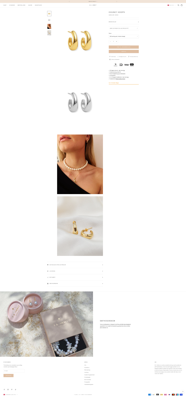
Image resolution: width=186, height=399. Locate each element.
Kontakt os (86, 367)
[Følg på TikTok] (15, 389)
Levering (86, 372)
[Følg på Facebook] (4, 389)
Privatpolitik (87, 382)
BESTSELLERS (21, 5)
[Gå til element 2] (49, 20)
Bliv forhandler (87, 379)
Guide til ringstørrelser (89, 374)
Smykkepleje (87, 377)
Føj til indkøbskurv (123, 47)
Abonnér (8, 375)
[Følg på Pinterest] (11, 389)
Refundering (87, 370)
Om (85, 365)
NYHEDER (12, 5)
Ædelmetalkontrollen (120, 78)
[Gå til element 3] (49, 26)
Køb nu (123, 51)
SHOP (5, 5)
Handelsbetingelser (88, 384)
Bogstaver (38, 5)
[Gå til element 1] (49, 13)
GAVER (30, 5)
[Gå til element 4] (49, 32)
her (124, 70)
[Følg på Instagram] (8, 389)
